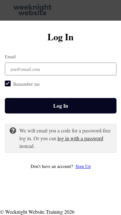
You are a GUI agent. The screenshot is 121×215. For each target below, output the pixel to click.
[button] (60, 166)
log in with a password (80, 138)
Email (10, 57)
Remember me (26, 84)
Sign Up (83, 166)
